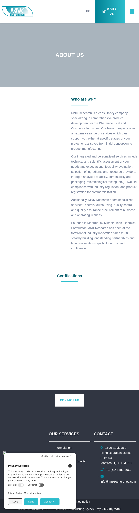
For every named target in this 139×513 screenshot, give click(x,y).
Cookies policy (80, 501)
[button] (132, 11)
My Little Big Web (109, 508)
